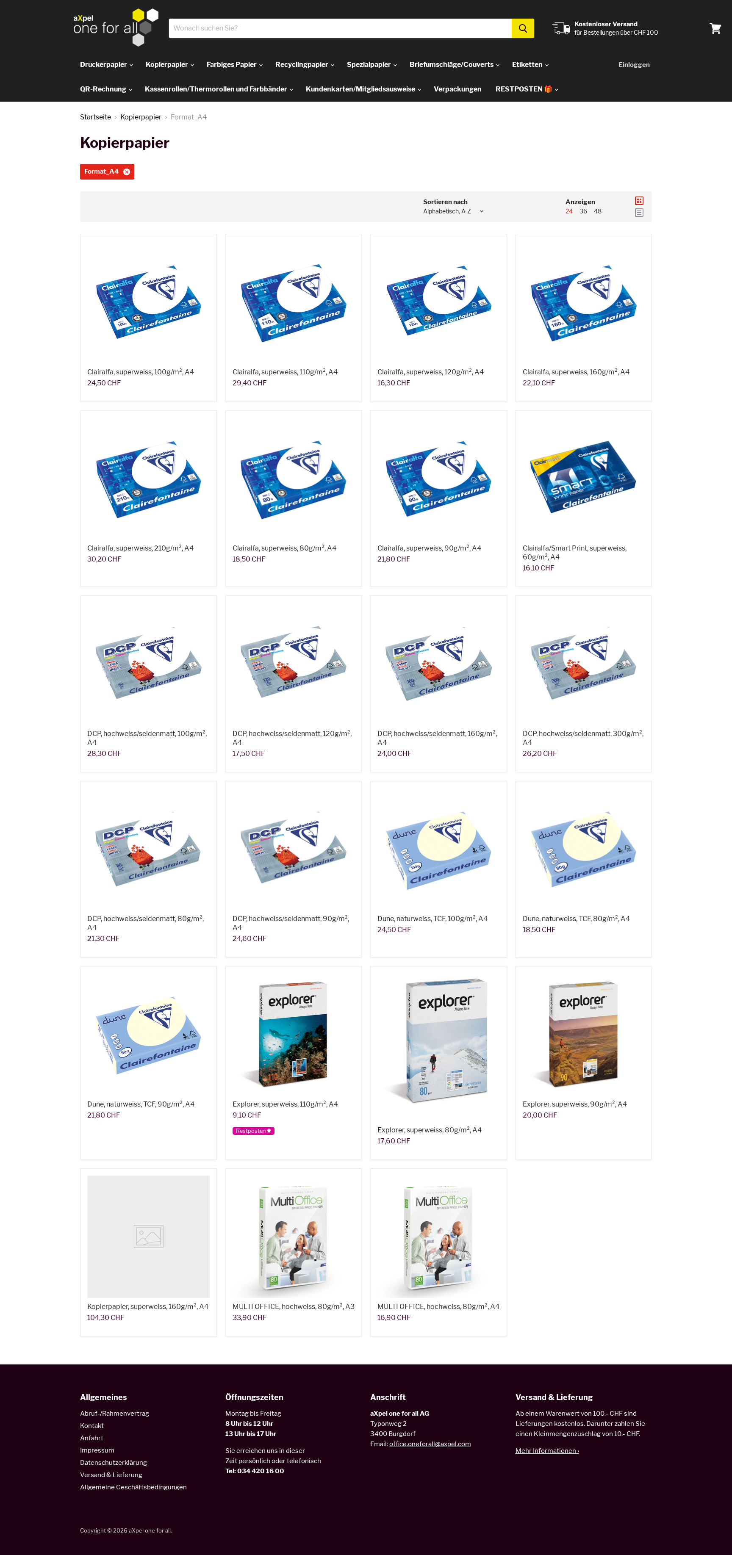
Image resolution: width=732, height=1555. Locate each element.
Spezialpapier (369, 65)
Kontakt (92, 1426)
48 (598, 211)
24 (569, 211)
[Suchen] (523, 28)
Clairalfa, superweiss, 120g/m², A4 (430, 372)
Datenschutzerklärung (113, 1462)
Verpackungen (458, 89)
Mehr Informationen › (547, 1451)
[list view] (639, 212)
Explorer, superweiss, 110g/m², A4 (285, 1104)
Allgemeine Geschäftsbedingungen (133, 1487)
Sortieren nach (445, 202)
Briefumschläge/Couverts (452, 65)
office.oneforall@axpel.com (430, 1444)
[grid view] (639, 200)
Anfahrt (91, 1438)
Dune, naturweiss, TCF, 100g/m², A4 (432, 919)
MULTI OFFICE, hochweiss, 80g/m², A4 (438, 1307)
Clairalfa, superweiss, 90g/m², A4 (429, 548)
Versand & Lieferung (111, 1475)
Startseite (95, 117)
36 (583, 211)
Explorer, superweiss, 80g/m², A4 (429, 1130)
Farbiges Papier (232, 65)
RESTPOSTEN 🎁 (525, 89)
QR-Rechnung (104, 89)
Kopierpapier (167, 65)
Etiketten (528, 65)
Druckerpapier (104, 65)
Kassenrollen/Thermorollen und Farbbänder (216, 89)
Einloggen (634, 65)
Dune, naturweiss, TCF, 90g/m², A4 (140, 1104)
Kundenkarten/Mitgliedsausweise (361, 89)
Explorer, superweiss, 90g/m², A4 (575, 1104)
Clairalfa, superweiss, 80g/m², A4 (284, 548)
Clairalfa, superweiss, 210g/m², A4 (140, 548)
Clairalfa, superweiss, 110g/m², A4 (285, 372)
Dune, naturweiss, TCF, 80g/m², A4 (576, 919)
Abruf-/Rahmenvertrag (114, 1413)
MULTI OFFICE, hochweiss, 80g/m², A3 (294, 1307)
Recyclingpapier (302, 65)
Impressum (97, 1450)
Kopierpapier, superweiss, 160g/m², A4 (147, 1307)
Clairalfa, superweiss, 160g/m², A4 (576, 372)
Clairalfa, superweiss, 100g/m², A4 (140, 372)
